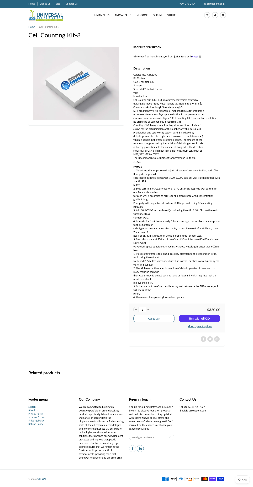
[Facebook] (132, 448)
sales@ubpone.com (214, 3)
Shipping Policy (36, 420)
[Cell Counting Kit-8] (76, 83)
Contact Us (71, 3)
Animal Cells (123, 15)
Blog (58, 3)
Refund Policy (35, 424)
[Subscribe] (170, 437)
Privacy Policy (35, 413)
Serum (157, 15)
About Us (45, 3)
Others (171, 15)
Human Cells (101, 15)
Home (31, 3)
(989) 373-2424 (187, 3)
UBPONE (42, 478)
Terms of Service (37, 417)
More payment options (200, 326)
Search (32, 406)
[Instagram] (140, 448)
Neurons (142, 15)
